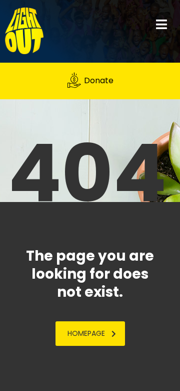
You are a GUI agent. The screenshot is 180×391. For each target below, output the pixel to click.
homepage (86, 333)
